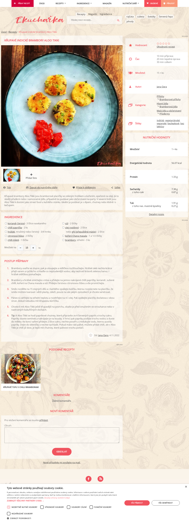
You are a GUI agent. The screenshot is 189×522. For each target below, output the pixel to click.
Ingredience (83, 3)
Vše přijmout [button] (137, 503)
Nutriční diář (130, 3)
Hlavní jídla (162, 103)
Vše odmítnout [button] (166, 503)
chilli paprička (15, 227)
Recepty (60, 3)
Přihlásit (171, 3)
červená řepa (166, 16)
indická (160, 120)
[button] (63, 500)
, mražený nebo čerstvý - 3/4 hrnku (29, 231)
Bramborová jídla (169, 106)
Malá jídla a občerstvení (169, 110)
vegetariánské (172, 120)
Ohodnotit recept (166, 46)
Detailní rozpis (156, 214)
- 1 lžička (18, 240)
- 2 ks (18, 227)
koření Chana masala (76, 235)
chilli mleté (13, 240)
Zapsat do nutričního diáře (43, 187)
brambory (70, 240)
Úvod (42, 3)
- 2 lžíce (76, 227)
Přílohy (160, 96)
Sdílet (117, 187)
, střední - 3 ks (77, 240)
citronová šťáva (16, 235)
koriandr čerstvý (16, 223)
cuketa (140, 16)
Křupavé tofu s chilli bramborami (21, 387)
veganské (161, 123)
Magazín (107, 3)
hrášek (11, 231)
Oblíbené (154, 3)
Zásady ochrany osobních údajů (57, 498)
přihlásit (43, 420)
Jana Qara (103, 335)
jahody (130, 21)
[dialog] (94, 503)
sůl (66, 223)
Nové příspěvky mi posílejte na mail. (61, 462)
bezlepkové (173, 123)
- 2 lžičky (20, 235)
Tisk (9, 187)
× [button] (186, 487)
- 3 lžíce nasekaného (27, 223)
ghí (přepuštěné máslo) (84, 231)
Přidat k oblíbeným (86, 187)
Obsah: (8, 425)
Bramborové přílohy (170, 99)
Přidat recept (24, 3)
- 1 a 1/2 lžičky (83, 235)
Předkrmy (165, 113)
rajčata (130, 16)
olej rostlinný (72, 227)
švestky (151, 16)
